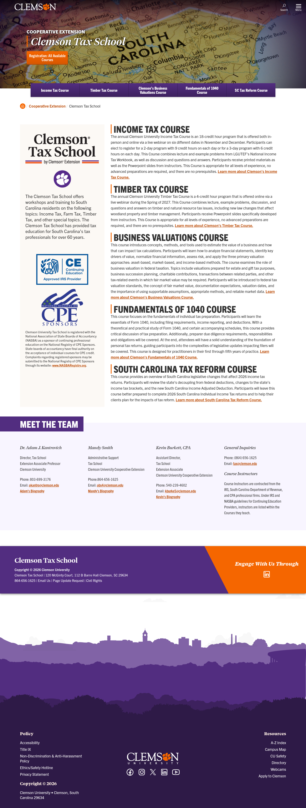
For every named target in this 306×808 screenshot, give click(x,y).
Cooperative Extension (47, 106)
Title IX (25, 749)
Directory (279, 762)
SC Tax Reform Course (251, 90)
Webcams (278, 769)
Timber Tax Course (103, 90)
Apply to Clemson (272, 775)
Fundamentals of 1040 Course (202, 90)
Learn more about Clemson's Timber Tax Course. (214, 225)
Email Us (44, 580)
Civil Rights (94, 580)
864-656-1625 (25, 580)
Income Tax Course (55, 90)
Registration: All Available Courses (47, 57)
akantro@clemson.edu (44, 485)
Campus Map (275, 749)
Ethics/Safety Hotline (36, 767)
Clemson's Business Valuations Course (153, 90)
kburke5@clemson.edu (180, 490)
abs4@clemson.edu (110, 485)
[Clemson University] (35, 11)
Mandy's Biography (101, 490)
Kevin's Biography (168, 496)
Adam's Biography (32, 490)
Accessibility (30, 742)
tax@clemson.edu (245, 463)
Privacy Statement (34, 774)
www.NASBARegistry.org (69, 365)
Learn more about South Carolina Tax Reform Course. (219, 399)
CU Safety (278, 755)
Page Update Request (68, 580)
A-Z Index (278, 742)
